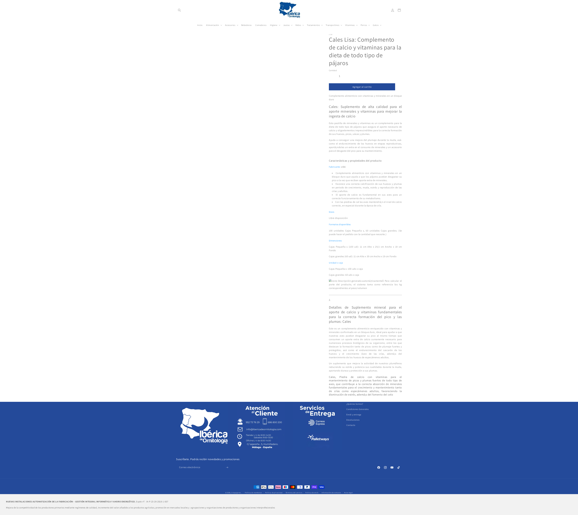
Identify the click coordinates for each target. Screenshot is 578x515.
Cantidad (333, 70)
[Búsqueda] (179, 10)
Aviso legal (348, 493)
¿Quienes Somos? (354, 404)
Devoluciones (352, 419)
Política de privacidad (274, 493)
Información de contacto (331, 493)
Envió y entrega (353, 414)
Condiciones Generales (357, 409)
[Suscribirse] (227, 467)
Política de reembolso (253, 493)
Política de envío (312, 493)
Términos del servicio (294, 493)
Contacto (350, 425)
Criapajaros (236, 493)
